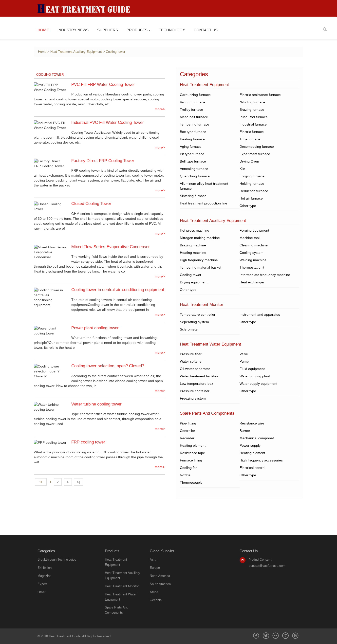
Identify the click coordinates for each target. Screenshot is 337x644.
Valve (244, 354)
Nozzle (185, 475)
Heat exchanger (252, 282)
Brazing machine (193, 245)
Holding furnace (252, 183)
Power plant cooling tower (95, 328)
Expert (42, 584)
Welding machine (253, 260)
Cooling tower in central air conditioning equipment (117, 289)
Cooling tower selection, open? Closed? (107, 366)
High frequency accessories (261, 460)
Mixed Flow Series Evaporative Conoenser (110, 246)
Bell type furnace (193, 161)
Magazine (44, 576)
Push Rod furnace (254, 117)
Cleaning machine (254, 245)
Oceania (156, 600)
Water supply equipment (258, 384)
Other (41, 592)
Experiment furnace (255, 154)
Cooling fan (189, 468)
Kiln (242, 169)
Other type (248, 206)
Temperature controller (197, 314)
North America (160, 576)
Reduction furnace (254, 191)
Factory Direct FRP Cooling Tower (102, 160)
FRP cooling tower (88, 442)
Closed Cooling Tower (91, 203)
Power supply (250, 445)
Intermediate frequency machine (265, 275)
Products (137, 30)
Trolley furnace (191, 109)
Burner (245, 431)
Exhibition (44, 568)
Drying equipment (193, 282)
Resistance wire (252, 423)
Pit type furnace (192, 154)
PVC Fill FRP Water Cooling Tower (103, 84)
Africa (154, 592)
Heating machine (193, 253)
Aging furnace (191, 146)
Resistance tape (192, 453)
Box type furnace (193, 132)
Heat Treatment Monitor (122, 586)
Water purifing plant (255, 376)
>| (78, 482)
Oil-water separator (195, 369)
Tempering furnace (194, 124)
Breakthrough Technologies (56, 559)
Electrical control (252, 468)
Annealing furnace (194, 169)
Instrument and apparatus (260, 314)
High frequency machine (199, 260)
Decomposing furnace (257, 146)
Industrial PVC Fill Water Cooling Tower (107, 122)
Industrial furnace (253, 124)
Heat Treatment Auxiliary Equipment (76, 52)
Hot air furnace (251, 198)
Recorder (187, 438)
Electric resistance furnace (260, 95)
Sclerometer (189, 329)
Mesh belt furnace (194, 117)
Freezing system (193, 398)
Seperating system (194, 322)
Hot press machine (194, 230)
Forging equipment (254, 230)
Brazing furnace (252, 109)
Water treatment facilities (199, 376)
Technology (172, 30)
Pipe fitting (188, 423)
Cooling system (251, 253)
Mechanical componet (257, 438)
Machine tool (250, 238)
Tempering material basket (200, 267)
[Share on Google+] (285, 635)
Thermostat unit (252, 267)
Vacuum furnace (192, 102)
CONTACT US (206, 30)
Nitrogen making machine (200, 238)
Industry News (73, 30)
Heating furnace (192, 139)
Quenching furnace (195, 176)
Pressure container (194, 391)
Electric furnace (252, 132)
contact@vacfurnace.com (267, 566)
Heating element (193, 445)
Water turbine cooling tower (96, 404)
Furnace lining (191, 460)
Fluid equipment (252, 369)
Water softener (191, 361)
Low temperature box (196, 384)
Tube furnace (250, 139)
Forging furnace (252, 176)
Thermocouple (191, 482)
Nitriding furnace (252, 102)
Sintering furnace (193, 196)
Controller (187, 431)
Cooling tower (115, 52)
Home (43, 30)
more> (160, 109)
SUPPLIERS (107, 30)
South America (160, 584)
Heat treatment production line (203, 203)
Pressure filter (191, 354)
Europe (155, 568)
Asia (153, 559)
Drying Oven (249, 161)
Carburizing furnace (195, 95)
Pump (244, 361)
